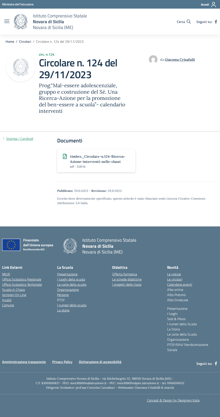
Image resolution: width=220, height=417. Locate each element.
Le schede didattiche (127, 279)
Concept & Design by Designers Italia (173, 400)
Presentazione (67, 274)
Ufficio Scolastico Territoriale (22, 284)
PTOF (61, 299)
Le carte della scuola (71, 284)
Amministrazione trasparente (24, 361)
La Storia (173, 329)
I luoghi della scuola (71, 279)
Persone (63, 294)
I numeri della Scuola (182, 324)
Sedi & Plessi (176, 318)
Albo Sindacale (177, 299)
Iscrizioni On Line (14, 294)
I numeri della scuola (71, 305)
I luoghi (172, 313)
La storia (63, 310)
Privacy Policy (62, 361)
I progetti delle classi (126, 284)
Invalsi (6, 299)
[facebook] (216, 22)
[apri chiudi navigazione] (6, 21)
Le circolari (174, 279)
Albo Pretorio (176, 294)
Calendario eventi (179, 284)
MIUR (6, 274)
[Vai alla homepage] (21, 21)
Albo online (175, 289)
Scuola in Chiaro (13, 289)
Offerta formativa (124, 274)
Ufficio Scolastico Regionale (21, 279)
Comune (8, 305)
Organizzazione (68, 289)
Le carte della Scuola (182, 334)
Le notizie (174, 274)
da (162, 59)
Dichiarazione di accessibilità (100, 361)
